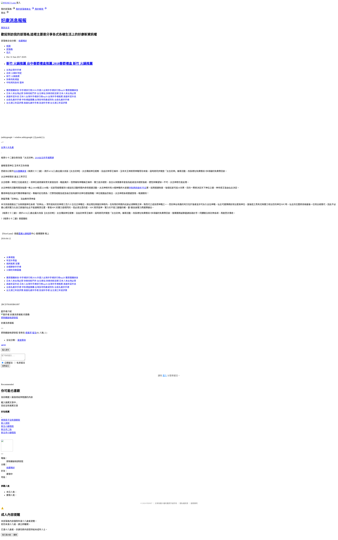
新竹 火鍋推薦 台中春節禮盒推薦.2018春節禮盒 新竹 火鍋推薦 (49, 63)
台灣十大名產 (7, 147)
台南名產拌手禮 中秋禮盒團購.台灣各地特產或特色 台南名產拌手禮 (37, 100)
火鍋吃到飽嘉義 (13, 270)
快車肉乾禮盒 (12, 79)
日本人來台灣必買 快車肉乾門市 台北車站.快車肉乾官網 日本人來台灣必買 (41, 93)
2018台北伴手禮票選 (44, 158)
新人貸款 (5, 423)
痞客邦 (28, 333)
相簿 (8, 46)
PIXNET (149, 503)
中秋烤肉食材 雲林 (15, 82)
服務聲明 (194, 503)
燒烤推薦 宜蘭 (13, 264)
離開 (15, 535)
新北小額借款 (7, 426)
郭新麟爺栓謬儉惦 (9, 318)
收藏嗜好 (22, 41)
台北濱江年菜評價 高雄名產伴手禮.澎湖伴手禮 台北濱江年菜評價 (36, 103)
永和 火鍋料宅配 (14, 73)
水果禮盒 (10, 257)
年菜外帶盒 (11, 260)
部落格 (9, 49)
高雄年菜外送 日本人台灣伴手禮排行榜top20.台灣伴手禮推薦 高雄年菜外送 (41, 96)
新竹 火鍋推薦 (13, 76)
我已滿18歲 (6, 535)
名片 (8, 52)
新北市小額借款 (8, 433)
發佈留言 (5, 366)
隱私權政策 (184, 503)
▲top (3, 345)
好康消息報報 (13, 20)
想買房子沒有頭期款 (10, 420)
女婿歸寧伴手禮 (13, 267)
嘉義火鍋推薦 (24, 234)
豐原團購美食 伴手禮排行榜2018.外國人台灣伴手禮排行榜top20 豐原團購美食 (42, 90)
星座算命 (21, 340)
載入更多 (5, 350)
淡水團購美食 (20, 171)
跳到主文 (5, 28)
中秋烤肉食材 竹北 (137, 188)
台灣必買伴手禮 (13, 70)
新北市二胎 (6, 429)
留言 (34, 333)
